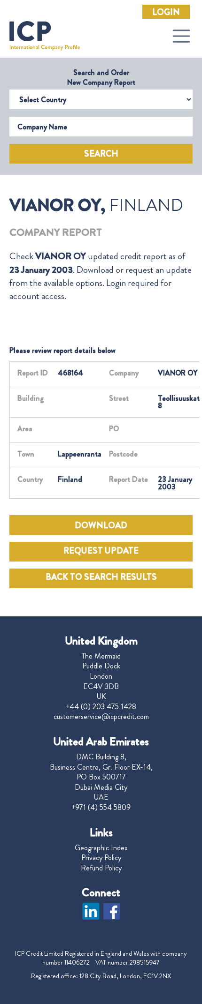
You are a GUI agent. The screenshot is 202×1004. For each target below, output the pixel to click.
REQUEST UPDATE (101, 551)
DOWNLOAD (101, 525)
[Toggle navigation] (181, 36)
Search (101, 154)
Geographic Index (101, 848)
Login (166, 12)
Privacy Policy (101, 858)
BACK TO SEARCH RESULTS (101, 577)
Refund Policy (101, 868)
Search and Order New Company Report (101, 77)
